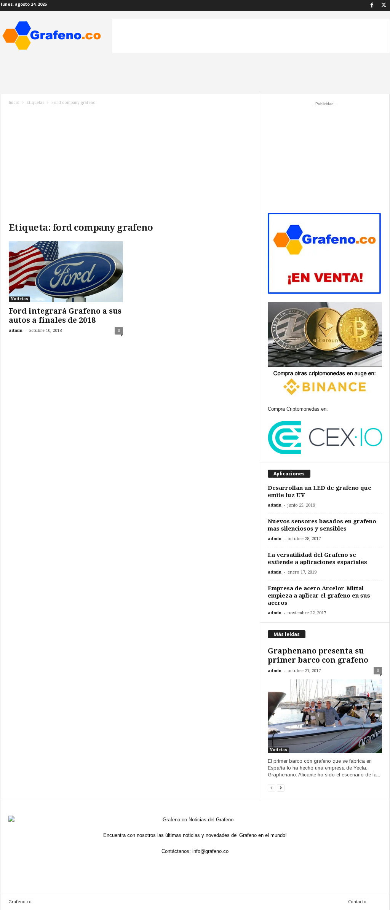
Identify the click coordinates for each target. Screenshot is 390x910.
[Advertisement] (251, 36)
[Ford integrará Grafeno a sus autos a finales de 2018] (66, 271)
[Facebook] (372, 5)
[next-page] (281, 788)
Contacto (357, 901)
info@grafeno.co (210, 851)
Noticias (19, 299)
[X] (383, 5)
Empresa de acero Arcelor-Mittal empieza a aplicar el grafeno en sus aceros (319, 595)
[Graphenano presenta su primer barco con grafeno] (325, 716)
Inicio (14, 102)
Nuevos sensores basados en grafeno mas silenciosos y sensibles (322, 525)
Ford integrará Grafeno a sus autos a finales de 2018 (65, 316)
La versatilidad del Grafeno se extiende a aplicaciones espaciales (317, 558)
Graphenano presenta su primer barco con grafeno (318, 656)
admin (15, 330)
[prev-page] (271, 788)
